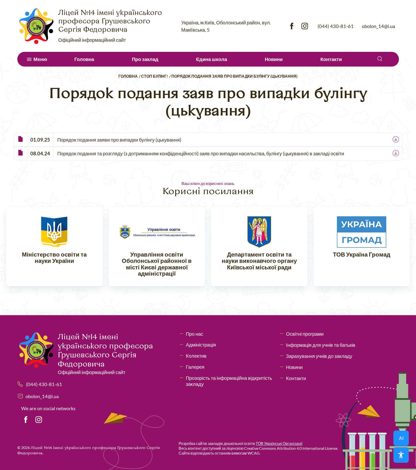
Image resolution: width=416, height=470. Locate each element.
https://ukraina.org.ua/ (361, 246)
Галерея (195, 367)
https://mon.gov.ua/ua (54, 246)
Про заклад (145, 59)
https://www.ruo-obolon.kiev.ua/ (157, 246)
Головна (84, 59)
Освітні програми (305, 334)
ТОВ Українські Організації (279, 443)
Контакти (331, 59)
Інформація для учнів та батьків (320, 345)
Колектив (196, 356)
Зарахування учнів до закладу (319, 356)
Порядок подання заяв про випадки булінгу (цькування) (234, 76)
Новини (274, 59)
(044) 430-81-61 (336, 26)
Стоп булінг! (154, 76)
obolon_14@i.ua (378, 26)
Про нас (194, 334)
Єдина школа (211, 59)
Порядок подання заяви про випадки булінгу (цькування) (119, 140)
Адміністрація (201, 344)
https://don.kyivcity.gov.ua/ (259, 246)
